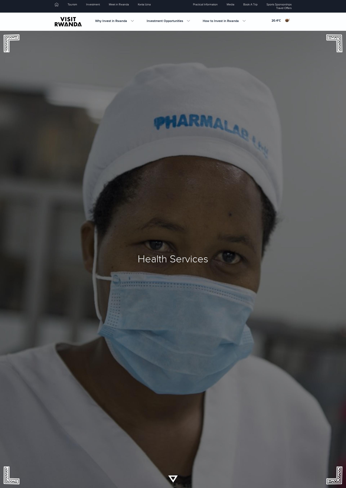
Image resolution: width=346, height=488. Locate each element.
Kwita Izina (144, 4)
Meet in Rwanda (119, 4)
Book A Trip (250, 4)
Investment (93, 4)
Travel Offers (284, 8)
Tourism (72, 4)
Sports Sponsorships (279, 4)
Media (230, 4)
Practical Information (205, 4)
